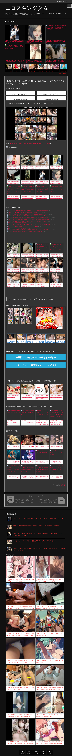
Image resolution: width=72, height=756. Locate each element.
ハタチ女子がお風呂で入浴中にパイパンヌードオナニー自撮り (23, 226)
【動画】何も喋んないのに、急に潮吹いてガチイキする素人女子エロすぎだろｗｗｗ (28, 214)
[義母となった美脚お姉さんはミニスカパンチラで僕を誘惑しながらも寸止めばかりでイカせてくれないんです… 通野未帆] (17, 311)
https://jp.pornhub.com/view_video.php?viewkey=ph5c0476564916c (30, 143)
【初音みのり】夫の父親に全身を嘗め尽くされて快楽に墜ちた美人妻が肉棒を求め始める (29, 219)
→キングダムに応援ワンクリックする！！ (36, 365)
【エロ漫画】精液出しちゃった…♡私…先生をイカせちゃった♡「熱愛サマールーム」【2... (30, 217)
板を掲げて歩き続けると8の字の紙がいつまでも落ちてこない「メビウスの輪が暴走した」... (30, 229)
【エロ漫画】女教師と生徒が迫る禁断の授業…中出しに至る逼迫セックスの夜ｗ (27, 216)
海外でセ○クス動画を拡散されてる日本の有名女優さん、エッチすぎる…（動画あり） (37, 525)
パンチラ (16, 21)
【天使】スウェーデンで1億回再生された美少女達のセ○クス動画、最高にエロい (35, 541)
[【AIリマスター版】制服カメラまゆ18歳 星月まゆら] (23, 311)
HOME (8, 21)
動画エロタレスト (63, 73)
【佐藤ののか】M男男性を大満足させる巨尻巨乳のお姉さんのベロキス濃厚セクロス (28, 210)
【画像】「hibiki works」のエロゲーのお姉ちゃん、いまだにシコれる (25, 212)
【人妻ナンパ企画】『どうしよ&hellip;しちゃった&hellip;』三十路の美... (25, 231)
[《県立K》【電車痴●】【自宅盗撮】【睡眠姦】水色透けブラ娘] (23, 320)
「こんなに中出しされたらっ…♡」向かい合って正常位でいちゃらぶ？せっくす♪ (27, 221)
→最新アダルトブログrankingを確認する (36, 357)
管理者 (63, 485)
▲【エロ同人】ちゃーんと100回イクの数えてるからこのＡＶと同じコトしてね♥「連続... (29, 224)
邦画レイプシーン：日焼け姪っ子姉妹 (17, 228)
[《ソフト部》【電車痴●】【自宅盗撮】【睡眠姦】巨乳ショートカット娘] (17, 320)
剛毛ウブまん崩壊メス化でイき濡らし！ (17, 222)
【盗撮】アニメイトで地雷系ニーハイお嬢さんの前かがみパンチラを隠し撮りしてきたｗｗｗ (39, 518)
